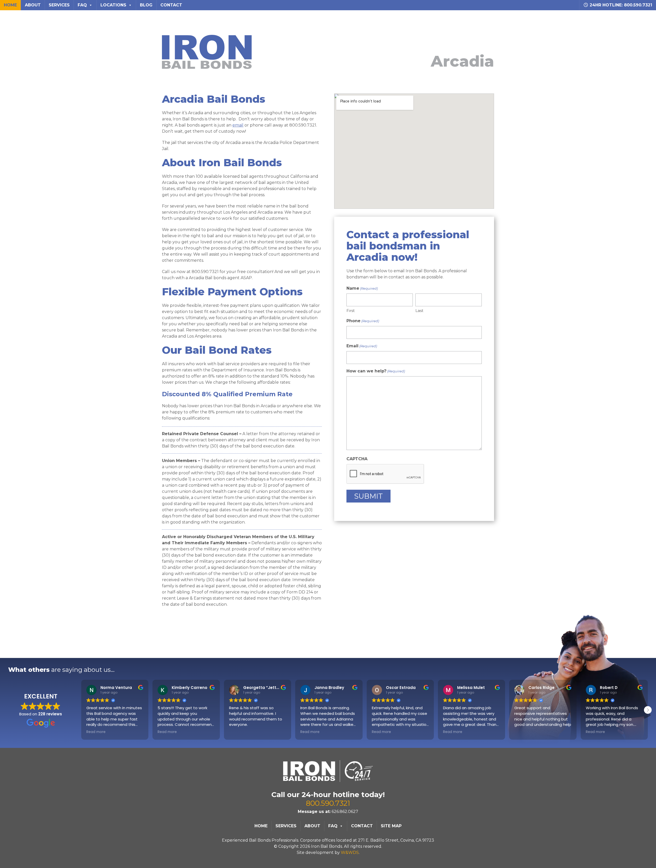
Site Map (391, 825)
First (350, 310)
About (33, 5)
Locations (113, 5)
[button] (648, 710)
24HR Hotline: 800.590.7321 (620, 5)
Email (361, 345)
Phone (362, 320)
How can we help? (375, 371)
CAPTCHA (356, 458)
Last (419, 310)
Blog (146, 5)
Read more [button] (96, 732)
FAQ (82, 5)
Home (10, 5)
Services (59, 5)
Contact (171, 5)
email (237, 125)
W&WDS (350, 852)
